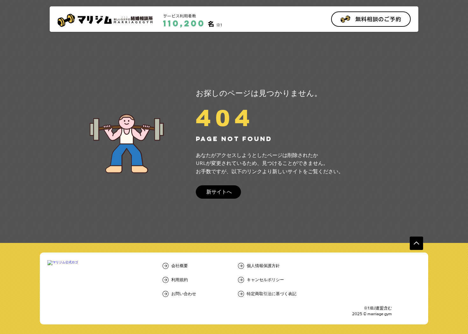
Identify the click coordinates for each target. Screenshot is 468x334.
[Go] (416, 243)
